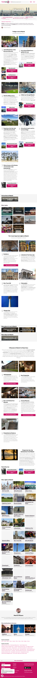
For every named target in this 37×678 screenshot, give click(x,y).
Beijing (25, 641)
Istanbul (13, 641)
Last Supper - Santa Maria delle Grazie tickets (18, 650)
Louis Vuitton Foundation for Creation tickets (25, 647)
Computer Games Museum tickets (19, 646)
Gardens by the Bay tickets (5, 651)
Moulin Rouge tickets (30, 650)
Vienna (19, 641)
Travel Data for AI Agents (28, 672)
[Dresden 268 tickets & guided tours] (30, 626)
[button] (9, 70)
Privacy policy (15, 672)
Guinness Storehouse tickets (6, 650)
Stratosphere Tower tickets (15, 651)
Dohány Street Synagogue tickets (6, 653)
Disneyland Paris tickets (25, 651)
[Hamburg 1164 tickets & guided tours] (7, 626)
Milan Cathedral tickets (31, 649)
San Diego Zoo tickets (29, 646)
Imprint (14, 668)
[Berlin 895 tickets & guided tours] (18, 626)
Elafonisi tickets (14, 647)
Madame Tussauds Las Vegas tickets (7, 646)
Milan (17, 641)
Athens (8, 641)
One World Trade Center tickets (6, 649)
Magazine (14, 665)
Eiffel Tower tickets (16, 649)
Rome (2, 641)
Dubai (5, 641)
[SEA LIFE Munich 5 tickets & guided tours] (30, 535)
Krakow (28, 641)
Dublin (22, 641)
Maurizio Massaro (18, 615)
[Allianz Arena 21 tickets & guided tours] (30, 485)
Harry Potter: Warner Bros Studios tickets (20, 653)
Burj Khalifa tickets (23, 649)
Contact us (14, 667)
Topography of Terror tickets (6, 647)
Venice (11, 641)
